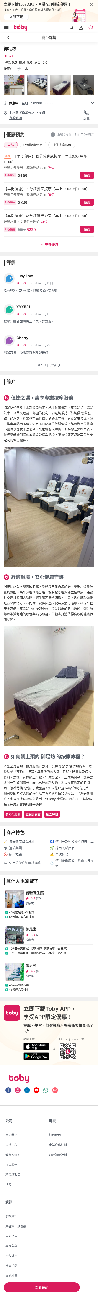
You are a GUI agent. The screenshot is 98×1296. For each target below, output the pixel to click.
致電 (86, 118)
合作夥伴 (11, 1256)
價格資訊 (11, 1216)
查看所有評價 (46, 365)
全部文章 (11, 1236)
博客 (8, 1184)
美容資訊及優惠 (15, 1226)
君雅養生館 (35, 892)
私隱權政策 (12, 1174)
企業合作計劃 (58, 1145)
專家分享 (11, 1246)
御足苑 (31, 965)
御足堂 (31, 929)
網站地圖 (11, 1275)
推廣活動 (11, 1266)
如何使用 (55, 1135)
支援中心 (11, 1145)
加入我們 (11, 1164)
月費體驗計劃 (58, 1155)
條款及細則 (12, 1155)
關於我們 (11, 1135)
